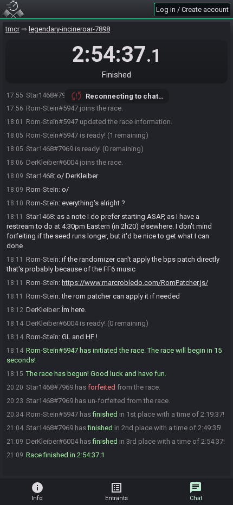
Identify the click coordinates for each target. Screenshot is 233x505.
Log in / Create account (192, 9)
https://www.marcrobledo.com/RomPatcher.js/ (135, 283)
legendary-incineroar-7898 (69, 29)
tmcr (12, 29)
